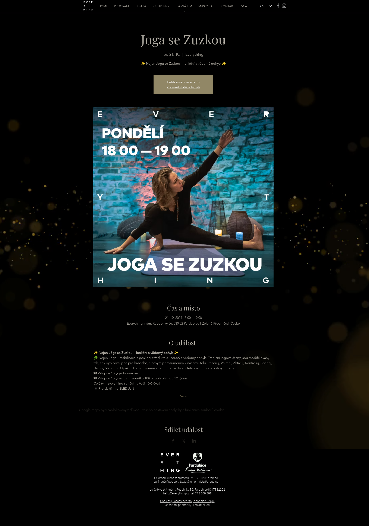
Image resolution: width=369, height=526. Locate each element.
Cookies (165, 501)
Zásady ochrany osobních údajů (193, 501)
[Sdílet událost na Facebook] (173, 441)
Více (183, 396)
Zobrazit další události (183, 87)
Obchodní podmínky (178, 505)
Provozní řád (201, 505)
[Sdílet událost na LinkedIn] (194, 441)
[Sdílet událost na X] (184, 441)
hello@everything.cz (176, 493)
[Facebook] (278, 6)
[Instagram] (284, 6)
